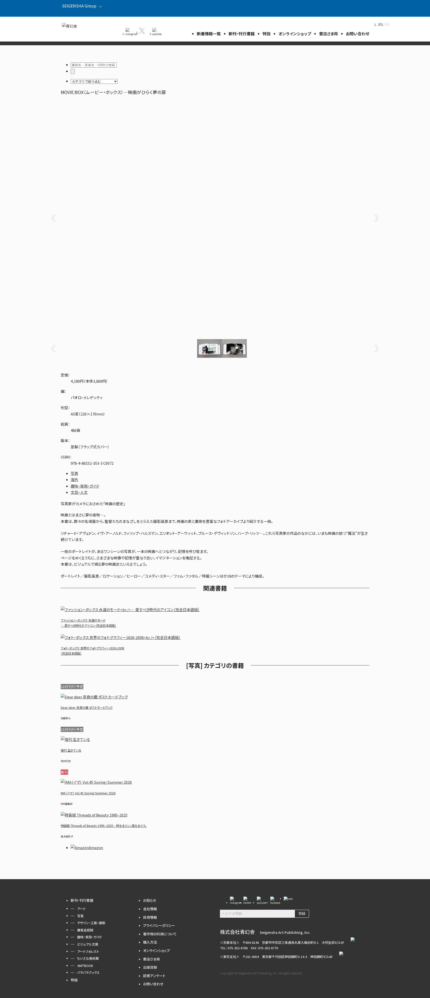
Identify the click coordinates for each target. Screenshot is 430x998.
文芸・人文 (79, 492)
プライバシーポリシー (159, 925)
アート (81, 908)
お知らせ (149, 900)
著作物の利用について (160, 933)
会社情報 (150, 908)
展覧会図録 (85, 930)
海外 (74, 479)
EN (386, 24)
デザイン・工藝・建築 (91, 922)
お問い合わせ (153, 983)
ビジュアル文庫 (87, 944)
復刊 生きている (71, 750)
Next (376, 218)
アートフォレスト (88, 951)
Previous (53, 218)
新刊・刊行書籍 (82, 900)
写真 (74, 473)
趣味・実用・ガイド (85, 486)
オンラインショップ (156, 950)
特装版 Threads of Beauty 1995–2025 (104, 825)
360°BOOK (85, 965)
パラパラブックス (88, 972)
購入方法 (150, 942)
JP (379, 24)
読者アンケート (154, 975)
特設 (74, 979)
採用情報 (150, 917)
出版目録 (150, 967)
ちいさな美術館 (88, 958)
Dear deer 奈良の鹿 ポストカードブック (86, 707)
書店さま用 (151, 958)
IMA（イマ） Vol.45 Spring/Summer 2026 (88, 793)
